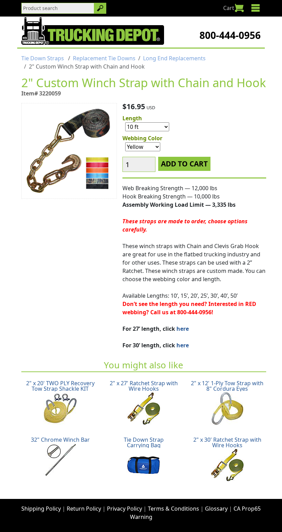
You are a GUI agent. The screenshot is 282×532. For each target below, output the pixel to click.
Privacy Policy (124, 508)
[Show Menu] (255, 8)
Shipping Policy (41, 508)
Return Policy (84, 508)
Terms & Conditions (173, 508)
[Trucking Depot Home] (92, 31)
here (182, 328)
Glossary (216, 508)
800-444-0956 (230, 35)
